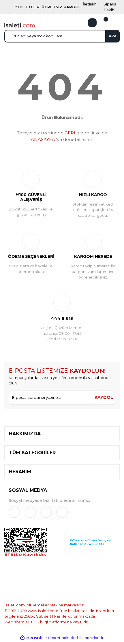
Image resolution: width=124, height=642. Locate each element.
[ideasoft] (31, 638)
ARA (113, 36)
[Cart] (102, 22)
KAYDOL (104, 397)
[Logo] (19, 25)
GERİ (70, 133)
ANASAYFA (43, 139)
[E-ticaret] (61, 638)
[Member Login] (92, 22)
